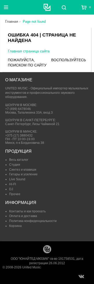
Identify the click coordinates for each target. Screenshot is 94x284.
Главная (11, 21)
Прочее (14, 194)
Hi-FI (12, 184)
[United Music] (47, 7)
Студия (14, 164)
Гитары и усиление (23, 174)
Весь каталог (18, 160)
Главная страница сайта (29, 51)
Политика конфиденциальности (33, 221)
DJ (11, 189)
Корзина (15, 226)
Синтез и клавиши (22, 169)
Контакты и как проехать (27, 211)
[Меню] (6, 7)
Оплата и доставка (23, 216)
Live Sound (17, 179)
